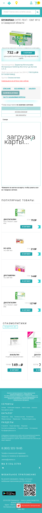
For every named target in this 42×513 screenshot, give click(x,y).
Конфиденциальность (8, 430)
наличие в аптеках (10, 93)
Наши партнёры (14, 426)
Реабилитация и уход (29, 419)
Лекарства (4, 417)
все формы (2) (19, 89)
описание (7, 89)
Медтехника (16, 419)
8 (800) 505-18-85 (11, 448)
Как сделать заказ (7, 410)
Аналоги (34, 407)
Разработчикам (23, 428)
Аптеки (3, 407)
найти (38, 12)
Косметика (30, 417)
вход (31, 3)
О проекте (4, 426)
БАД (11, 417)
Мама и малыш (6, 419)
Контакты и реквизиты (8, 428)
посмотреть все (10, 327)
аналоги (32, 89)
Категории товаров (14, 407)
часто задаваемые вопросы (14, 97)
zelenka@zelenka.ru (8, 460)
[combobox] (18, 12)
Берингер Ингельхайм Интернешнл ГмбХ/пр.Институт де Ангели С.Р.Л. (19, 67)
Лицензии (24, 426)
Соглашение (34, 428)
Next (39, 36)
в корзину (28, 53)
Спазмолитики (14, 78)
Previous (2, 36)
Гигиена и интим (19, 417)
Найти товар (26, 407)
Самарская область (16, 3)
